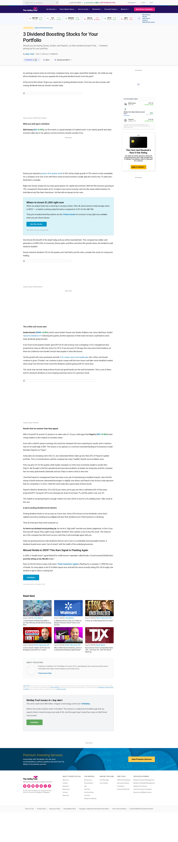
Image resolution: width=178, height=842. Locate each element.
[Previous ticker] (24, 18)
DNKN (38, 332)
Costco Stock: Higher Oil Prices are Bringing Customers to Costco (36, 649)
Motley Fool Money (90, 798)
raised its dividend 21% (32, 336)
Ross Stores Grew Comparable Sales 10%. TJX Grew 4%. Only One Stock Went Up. (99, 650)
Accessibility (132, 2)
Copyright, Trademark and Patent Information (94, 809)
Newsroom (66, 789)
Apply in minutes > (138, 167)
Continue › (31, 577)
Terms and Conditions (119, 809)
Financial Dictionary (123, 789)
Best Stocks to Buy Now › (144, 9)
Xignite (39, 792)
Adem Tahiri (29, 54)
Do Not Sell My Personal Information (141, 809)
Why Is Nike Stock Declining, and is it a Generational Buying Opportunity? (68, 649)
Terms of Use (29, 809)
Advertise (66, 795)
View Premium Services (142, 759)
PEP (99, 434)
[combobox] (41, 2)
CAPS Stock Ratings (123, 780)
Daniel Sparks (100, 645)
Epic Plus (87, 789)
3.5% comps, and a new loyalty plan (74, 357)
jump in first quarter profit (51, 173)
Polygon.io (47, 792)
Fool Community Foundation (143, 789)
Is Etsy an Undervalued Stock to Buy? (99, 621)
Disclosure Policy (54, 809)
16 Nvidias (85, 704)
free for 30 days (54, 687)
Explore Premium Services (44, 28)
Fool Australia (104, 780)
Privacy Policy (41, 809)
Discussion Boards (123, 783)
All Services (88, 780)
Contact (65, 792)
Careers (65, 783)
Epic (85, 786)
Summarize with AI (63, 60)
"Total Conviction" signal (67, 564)
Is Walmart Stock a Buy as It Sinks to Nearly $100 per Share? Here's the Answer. (67, 623)
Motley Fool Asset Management (144, 780)
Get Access (127, 115)
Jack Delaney (69, 618)
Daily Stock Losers (148, 22)
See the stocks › (36, 224)
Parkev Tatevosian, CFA (103, 618)
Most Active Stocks (146, 15)
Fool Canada (104, 783)
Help (151, 2)
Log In (143, 2)
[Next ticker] (139, 18)
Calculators (120, 786)
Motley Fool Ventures (140, 786)
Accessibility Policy (70, 809)
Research (66, 786)
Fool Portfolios (89, 792)
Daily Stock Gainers (146, 19)
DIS (35, 130)
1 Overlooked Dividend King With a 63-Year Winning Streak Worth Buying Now (37, 623)
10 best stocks (69, 214)
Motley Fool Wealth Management (144, 783)
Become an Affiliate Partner (143, 792)
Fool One (87, 795)
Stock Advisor (88, 783)
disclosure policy (61, 689)
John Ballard (38, 618)
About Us (66, 780)
